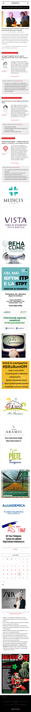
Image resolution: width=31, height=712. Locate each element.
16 (27, 570)
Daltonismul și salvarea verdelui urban (13, 131)
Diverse (9, 32)
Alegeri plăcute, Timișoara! (10, 126)
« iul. (3, 584)
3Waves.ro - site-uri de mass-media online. (18, 704)
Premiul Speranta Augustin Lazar (17, 46)
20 (15, 574)
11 (7, 570)
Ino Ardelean (4, 71)
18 (7, 574)
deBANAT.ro (15, 708)
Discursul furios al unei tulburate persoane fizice (17, 633)
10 (3, 570)
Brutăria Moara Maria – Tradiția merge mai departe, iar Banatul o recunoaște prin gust (15, 142)
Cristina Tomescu (20, 32)
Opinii (3, 52)
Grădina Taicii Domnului (7, 97)
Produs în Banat (5, 138)
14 (19, 570)
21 (19, 574)
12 (11, 570)
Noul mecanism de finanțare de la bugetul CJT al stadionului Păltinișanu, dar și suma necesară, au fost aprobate (16, 627)
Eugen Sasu (4, 115)
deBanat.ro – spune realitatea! (12, 701)
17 (3, 574)
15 (23, 570)
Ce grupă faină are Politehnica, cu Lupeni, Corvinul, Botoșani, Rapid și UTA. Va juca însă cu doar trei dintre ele (15, 619)
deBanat (15, 3)
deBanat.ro (4, 154)
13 (15, 570)
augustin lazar (8, 46)
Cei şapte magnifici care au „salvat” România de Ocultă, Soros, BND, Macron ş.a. (15, 57)
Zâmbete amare (13, 52)
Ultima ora (14, 32)
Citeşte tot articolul (15, 76)
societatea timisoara (13, 47)
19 (11, 574)
